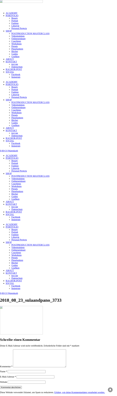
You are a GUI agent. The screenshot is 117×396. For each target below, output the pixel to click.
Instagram (15, 77)
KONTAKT (11, 61)
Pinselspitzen (17, 49)
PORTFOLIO (12, 15)
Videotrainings (18, 36)
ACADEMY (12, 13)
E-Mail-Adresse (8, 377)
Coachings (16, 41)
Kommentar (6, 366)
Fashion (15, 23)
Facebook (15, 74)
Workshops (16, 44)
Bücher (14, 51)
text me (14, 64)
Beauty (14, 18)
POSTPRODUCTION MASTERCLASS (30, 33)
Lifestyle (15, 26)
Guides (14, 54)
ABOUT (10, 59)
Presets (14, 46)
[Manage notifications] (110, 389)
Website (3, 382)
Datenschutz (17, 67)
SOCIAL (10, 72)
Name (3, 371)
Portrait (14, 20)
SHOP (9, 31)
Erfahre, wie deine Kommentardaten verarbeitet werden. (79, 392)
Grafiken (15, 56)
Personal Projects (19, 28)
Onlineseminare (18, 38)
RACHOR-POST (14, 69)
